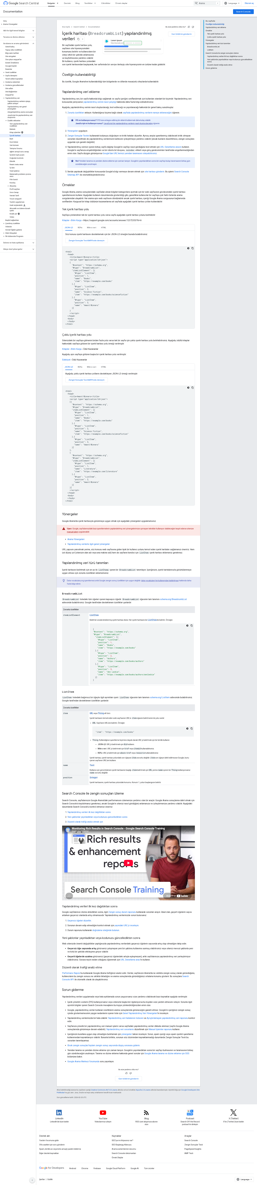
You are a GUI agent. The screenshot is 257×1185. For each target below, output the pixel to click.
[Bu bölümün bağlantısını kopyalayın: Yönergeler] (80, 514)
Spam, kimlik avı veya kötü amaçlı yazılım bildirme (60, 1149)
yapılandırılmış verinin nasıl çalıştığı (99, 102)
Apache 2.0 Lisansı (143, 1090)
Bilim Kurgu (76, 220)
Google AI (135, 1168)
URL (91, 713)
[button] (17, 24)
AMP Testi (188, 1153)
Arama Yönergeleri (75, 539)
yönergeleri (126, 1034)
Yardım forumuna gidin (49, 1140)
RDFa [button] (80, 227)
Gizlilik (50, 1179)
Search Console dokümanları (124, 1153)
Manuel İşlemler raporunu (160, 1029)
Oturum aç (249, 3)
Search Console (243, 11)
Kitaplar (65, 220)
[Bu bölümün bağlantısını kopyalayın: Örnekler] (77, 185)
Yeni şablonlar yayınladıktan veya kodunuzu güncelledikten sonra (97, 817)
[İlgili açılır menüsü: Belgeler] (58, 3)
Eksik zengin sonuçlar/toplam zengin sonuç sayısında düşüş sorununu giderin (103, 1045)
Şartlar (42, 1179)
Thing (101, 713)
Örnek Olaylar (117, 1157)
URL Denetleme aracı (130, 959)
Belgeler (51, 3)
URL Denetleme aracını (171, 147)
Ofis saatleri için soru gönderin (52, 1145)
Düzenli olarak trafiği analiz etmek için (85, 822)
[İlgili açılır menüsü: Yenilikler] (96, 3)
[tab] (68, 227)
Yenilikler (88, 3)
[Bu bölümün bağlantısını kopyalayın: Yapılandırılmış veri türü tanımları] (111, 563)
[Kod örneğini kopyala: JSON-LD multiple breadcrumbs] (192, 387)
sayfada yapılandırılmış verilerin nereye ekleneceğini (147, 112)
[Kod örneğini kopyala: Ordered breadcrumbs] (192, 625)
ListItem (94, 615)
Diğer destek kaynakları (49, 1153)
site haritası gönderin (154, 171)
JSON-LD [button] (69, 227)
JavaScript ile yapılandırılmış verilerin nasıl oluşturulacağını (128, 123)
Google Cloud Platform (115, 1168)
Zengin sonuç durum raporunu (122, 912)
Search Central (29, 3)
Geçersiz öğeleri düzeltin (79, 920)
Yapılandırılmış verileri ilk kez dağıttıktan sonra (89, 812)
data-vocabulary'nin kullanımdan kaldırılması (160, 581)
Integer (94, 777)
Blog (77, 3)
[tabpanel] (128, 281)
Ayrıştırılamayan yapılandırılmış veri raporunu (167, 1018)
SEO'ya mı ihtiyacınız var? (122, 1140)
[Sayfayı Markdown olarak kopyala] (78, 39)
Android (72, 1168)
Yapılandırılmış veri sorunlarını (120, 1029)
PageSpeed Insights (192, 1149)
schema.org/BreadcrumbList (173, 599)
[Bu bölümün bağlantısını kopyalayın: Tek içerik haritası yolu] (91, 209)
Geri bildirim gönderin (181, 34)
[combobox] (207, 3)
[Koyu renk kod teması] (188, 248)
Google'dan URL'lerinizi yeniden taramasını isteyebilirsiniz (130, 153)
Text (92, 765)
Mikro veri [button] (91, 227)
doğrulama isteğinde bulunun (105, 930)
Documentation (12, 11)
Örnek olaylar (121, 3)
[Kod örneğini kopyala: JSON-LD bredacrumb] (192, 248)
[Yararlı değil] (193, 27)
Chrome (84, 1168)
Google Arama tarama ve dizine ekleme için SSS (166, 1053)
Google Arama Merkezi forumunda (83, 1061)
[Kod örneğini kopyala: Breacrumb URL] (192, 728)
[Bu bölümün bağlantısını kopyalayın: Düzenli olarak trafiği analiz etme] (105, 967)
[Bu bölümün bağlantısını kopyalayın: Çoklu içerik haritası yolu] (94, 335)
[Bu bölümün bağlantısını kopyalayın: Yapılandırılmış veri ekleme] (103, 92)
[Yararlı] (189, 27)
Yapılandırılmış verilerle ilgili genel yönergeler (88, 544)
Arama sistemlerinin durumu (124, 1149)
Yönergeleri (72, 131)
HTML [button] (103, 227)
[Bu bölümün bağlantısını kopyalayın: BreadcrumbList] (85, 593)
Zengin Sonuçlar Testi (193, 1145)
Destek (67, 3)
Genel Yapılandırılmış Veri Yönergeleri (140, 1013)
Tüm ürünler (149, 1168)
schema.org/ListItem (160, 697)
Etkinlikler (105, 3)
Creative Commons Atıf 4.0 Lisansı (104, 1090)
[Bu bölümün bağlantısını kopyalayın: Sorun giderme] (86, 990)
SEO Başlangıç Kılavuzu (121, 1145)
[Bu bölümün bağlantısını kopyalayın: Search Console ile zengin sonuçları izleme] (126, 793)
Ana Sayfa (66, 27)
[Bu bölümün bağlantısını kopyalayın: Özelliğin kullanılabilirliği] (98, 75)
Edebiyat (66, 359)
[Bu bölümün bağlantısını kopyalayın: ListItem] (76, 692)
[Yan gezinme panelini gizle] (32, 1180)
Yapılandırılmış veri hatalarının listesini (125, 1018)
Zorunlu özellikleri (75, 112)
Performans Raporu (71, 973)
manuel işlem (72, 532)
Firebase (97, 1168)
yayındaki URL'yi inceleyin (127, 925)
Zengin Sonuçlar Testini (78, 135)
